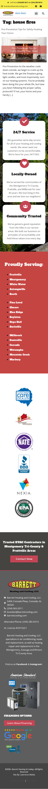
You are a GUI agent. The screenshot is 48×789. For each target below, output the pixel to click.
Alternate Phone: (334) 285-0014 (21, 621)
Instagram (36, 664)
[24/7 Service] (24, 121)
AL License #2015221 (15, 627)
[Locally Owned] (24, 163)
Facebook (21, 664)
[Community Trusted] (25, 206)
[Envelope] (41, 6)
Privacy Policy (17, 780)
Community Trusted (24, 216)
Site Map (31, 780)
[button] (36, 13)
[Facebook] (36, 6)
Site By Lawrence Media (24, 774)
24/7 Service (24, 132)
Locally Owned (24, 174)
